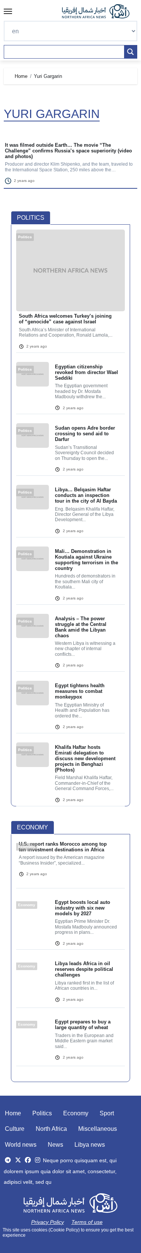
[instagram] (37, 1160)
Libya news (89, 1144)
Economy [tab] (32, 827)
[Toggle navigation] (8, 11)
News (55, 1144)
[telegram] (8, 1160)
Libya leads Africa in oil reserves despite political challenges (84, 969)
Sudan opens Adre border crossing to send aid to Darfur (85, 433)
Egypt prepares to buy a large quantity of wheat (83, 1024)
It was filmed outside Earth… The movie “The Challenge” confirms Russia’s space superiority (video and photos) (68, 150)
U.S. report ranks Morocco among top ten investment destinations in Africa (63, 846)
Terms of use (87, 1222)
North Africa (51, 1129)
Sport (107, 1113)
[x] (18, 1160)
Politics (42, 1113)
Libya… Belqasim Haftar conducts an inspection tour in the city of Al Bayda (86, 495)
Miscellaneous (97, 1129)
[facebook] (28, 1160)
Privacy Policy (47, 1222)
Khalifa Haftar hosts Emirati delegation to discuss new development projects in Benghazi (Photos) (85, 758)
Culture (14, 1129)
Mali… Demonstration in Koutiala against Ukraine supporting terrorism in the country (86, 559)
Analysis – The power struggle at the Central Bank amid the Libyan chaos (80, 627)
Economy (75, 1113)
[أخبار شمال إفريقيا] (99, 11)
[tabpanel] (70, 522)
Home (13, 1113)
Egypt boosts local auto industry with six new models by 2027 (82, 907)
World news (20, 1144)
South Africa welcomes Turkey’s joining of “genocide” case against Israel (65, 319)
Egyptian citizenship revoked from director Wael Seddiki (86, 372)
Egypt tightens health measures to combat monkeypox (80, 691)
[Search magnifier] (130, 51)
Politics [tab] (30, 217)
